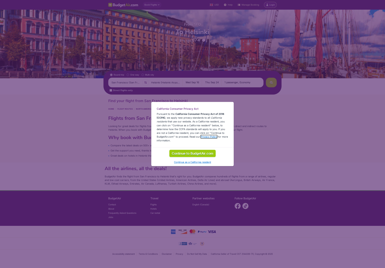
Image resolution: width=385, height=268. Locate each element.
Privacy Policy (209, 136)
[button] (192, 162)
